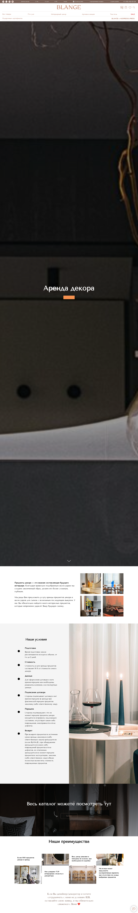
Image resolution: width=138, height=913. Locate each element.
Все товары (6, 14)
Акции (65, 1)
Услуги (47, 1)
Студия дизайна (114, 1)
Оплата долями (79, 1)
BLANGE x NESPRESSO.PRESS (123, 18)
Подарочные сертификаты (12, 18)
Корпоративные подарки (96, 1)
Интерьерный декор (58, 14)
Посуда (31, 14)
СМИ (55, 1)
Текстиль (113, 14)
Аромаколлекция (88, 14)
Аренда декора (25, 1)
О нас (36, 1)
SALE (133, 14)
